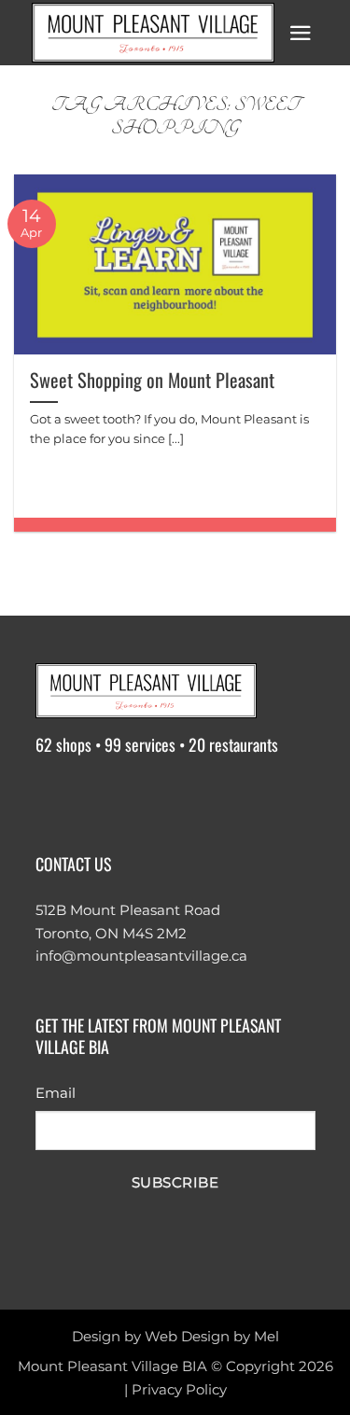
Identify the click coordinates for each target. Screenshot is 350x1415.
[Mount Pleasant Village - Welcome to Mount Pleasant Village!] (153, 32)
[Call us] (196, 796)
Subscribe (175, 1182)
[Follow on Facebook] (52, 796)
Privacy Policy (179, 1389)
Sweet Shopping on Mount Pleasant (152, 380)
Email (55, 1093)
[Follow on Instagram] (89, 796)
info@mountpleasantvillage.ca (141, 955)
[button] (300, 33)
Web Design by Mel (212, 1336)
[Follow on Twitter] (124, 796)
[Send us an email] (160, 796)
